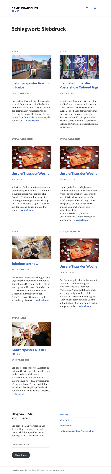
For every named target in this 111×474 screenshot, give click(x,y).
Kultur (15, 51)
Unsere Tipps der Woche (30, 173)
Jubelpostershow (25, 263)
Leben (30, 139)
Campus (15, 139)
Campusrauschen (25, 8)
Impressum (66, 425)
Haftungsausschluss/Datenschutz (77, 431)
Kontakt (64, 414)
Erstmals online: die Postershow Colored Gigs (79, 85)
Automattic (60, 470)
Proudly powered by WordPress (24, 470)
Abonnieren (21, 455)
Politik (76, 232)
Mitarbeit (65, 420)
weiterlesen (32, 120)
